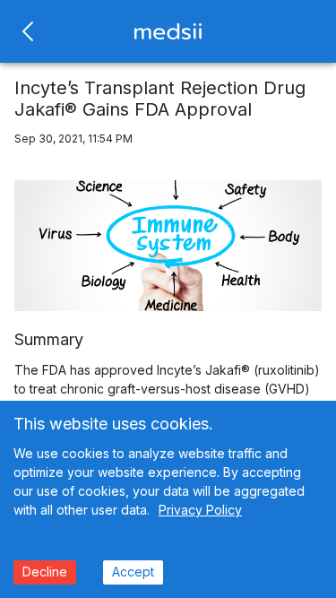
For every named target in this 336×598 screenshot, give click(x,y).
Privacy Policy (200, 509)
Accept (133, 571)
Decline (44, 571)
